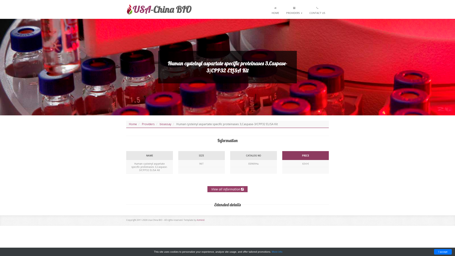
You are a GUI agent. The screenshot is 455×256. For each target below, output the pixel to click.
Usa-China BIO (159, 9)
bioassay (165, 124)
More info (277, 251)
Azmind (200, 220)
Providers (293, 13)
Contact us (317, 13)
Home (275, 13)
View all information (226, 189)
